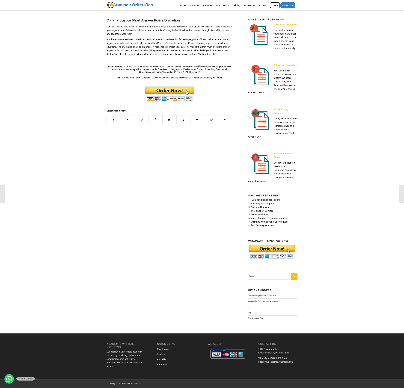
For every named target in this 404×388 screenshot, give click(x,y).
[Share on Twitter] (127, 119)
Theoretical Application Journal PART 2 (263, 295)
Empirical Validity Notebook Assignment (263, 301)
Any (249, 307)
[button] (9, 379)
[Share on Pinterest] (155, 119)
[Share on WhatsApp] (142, 119)
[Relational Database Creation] (2, 194)
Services (161, 354)
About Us (161, 359)
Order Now (162, 364)
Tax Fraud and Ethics (256, 318)
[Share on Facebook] (114, 119)
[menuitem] (183, 5)
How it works (163, 349)
